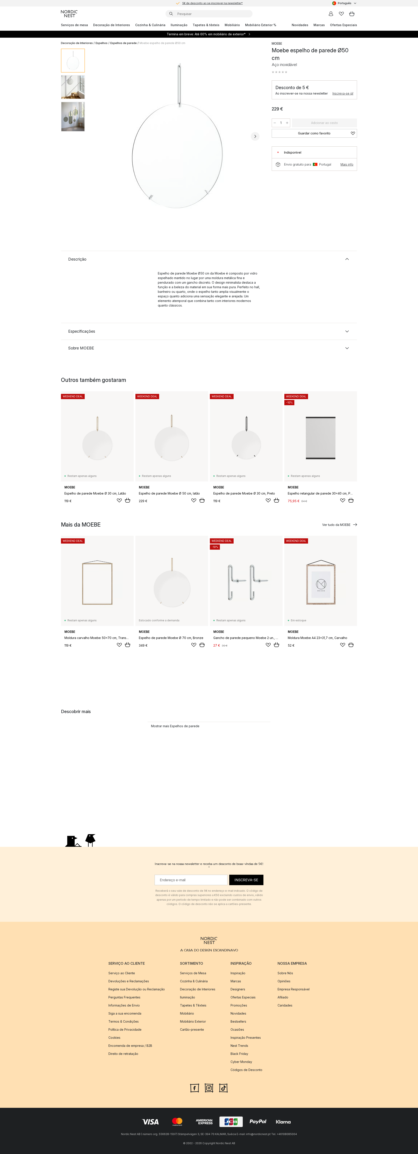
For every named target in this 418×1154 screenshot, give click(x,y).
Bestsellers (238, 1021)
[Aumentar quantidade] (287, 123)
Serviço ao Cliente (121, 973)
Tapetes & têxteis (206, 25)
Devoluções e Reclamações (128, 981)
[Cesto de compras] (352, 13)
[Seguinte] (255, 136)
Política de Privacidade (125, 1029)
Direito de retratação (123, 1054)
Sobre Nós (285, 973)
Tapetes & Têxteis (193, 1005)
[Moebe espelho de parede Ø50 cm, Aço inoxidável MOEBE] (177, 136)
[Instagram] (209, 1088)
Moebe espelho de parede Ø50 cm (162, 43)
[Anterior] (99, 136)
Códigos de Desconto (246, 1070)
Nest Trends (239, 1045)
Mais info (346, 164)
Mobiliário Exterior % (260, 25)
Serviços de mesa (74, 25)
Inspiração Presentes (246, 1037)
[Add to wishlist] (119, 500)
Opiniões (284, 981)
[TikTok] (223, 1088)
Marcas (319, 25)
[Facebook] (194, 1088)
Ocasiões (237, 1029)
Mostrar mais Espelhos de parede (175, 726)
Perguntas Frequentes (124, 997)
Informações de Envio (124, 1005)
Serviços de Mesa (193, 973)
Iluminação (179, 25)
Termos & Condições (123, 1021)
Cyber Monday (241, 1062)
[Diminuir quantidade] (275, 123)
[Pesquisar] (171, 13)
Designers (238, 989)
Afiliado (283, 997)
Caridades (285, 1005)
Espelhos (102, 43)
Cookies (114, 1037)
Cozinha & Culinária (150, 25)
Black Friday (239, 1054)
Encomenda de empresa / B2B (130, 1045)
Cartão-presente (192, 1029)
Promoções (239, 1005)
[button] (279, 72)
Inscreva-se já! (342, 93)
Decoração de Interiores (111, 25)
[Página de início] (69, 13)
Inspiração (238, 973)
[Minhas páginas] (331, 13)
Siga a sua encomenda (124, 1013)
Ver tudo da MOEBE (336, 525)
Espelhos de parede (123, 43)
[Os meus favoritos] (341, 13)
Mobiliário (232, 25)
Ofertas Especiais (343, 25)
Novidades (300, 25)
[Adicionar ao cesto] (127, 500)
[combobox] (344, 3)
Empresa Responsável (294, 989)
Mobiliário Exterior (193, 1021)
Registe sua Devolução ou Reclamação (136, 989)
